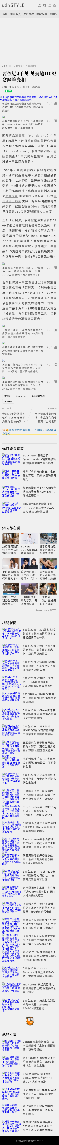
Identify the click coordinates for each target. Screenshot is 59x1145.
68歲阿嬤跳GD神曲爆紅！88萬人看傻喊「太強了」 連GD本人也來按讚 (39, 1077)
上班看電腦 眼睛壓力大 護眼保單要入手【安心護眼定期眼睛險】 (10, 575)
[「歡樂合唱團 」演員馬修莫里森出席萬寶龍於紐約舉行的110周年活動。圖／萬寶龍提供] (29, 326)
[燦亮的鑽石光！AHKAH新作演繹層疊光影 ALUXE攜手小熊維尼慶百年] (11, 492)
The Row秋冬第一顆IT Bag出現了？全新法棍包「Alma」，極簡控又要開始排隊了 (40, 812)
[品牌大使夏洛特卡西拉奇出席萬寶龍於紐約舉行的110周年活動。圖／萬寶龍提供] (29, 343)
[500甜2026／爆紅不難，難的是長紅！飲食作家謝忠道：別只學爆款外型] (11, 650)
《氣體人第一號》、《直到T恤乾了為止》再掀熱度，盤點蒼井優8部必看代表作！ (39, 907)
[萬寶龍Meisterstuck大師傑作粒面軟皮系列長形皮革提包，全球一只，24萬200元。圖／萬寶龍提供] (29, 378)
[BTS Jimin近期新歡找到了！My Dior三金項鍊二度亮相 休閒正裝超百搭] (11, 508)
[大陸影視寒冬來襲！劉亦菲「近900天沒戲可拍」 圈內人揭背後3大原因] (11, 892)
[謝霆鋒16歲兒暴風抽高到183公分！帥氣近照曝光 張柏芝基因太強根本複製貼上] (11, 1126)
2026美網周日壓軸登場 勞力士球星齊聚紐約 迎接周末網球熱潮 (39, 698)
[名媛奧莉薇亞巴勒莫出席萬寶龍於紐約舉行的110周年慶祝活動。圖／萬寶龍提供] (29, 98)
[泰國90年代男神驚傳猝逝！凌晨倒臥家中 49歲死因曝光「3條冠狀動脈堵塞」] (11, 956)
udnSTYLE (7, 66)
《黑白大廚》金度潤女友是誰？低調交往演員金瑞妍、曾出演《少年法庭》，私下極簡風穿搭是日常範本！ (39, 941)
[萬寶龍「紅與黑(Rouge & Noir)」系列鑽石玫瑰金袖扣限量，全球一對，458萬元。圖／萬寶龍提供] (29, 360)
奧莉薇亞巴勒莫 (38, 396)
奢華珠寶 (32, 66)
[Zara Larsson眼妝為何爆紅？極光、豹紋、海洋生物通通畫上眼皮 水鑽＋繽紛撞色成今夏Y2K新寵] (11, 843)
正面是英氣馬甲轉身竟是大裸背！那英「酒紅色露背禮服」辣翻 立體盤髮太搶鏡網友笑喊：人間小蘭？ (39, 748)
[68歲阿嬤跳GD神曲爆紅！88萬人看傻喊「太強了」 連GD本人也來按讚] (11, 1078)
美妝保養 (41, 14)
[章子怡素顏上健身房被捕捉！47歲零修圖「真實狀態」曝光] (11, 1110)
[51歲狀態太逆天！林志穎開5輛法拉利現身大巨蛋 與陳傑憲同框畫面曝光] (11, 827)
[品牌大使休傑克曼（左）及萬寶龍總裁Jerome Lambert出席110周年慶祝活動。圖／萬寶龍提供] (29, 117)
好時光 (54, 14)
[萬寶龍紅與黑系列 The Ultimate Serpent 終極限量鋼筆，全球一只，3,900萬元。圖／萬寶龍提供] (29, 263)
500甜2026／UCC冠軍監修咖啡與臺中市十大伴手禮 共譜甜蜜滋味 (39, 778)
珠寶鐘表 (20, 66)
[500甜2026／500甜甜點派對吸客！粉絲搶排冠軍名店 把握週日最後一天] (11, 634)
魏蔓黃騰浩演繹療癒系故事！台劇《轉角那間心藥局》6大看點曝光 (38, 859)
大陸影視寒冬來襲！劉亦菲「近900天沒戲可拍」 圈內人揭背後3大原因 (39, 891)
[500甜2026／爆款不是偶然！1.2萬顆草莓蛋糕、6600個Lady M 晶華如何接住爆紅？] (11, 682)
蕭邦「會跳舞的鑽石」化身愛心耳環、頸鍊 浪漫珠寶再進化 (39, 475)
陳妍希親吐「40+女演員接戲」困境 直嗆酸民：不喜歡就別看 (39, 762)
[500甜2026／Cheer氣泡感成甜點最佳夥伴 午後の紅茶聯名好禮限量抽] (11, 714)
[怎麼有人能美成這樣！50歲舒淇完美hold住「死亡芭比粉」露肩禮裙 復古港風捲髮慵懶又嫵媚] (11, 924)
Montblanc (21, 396)
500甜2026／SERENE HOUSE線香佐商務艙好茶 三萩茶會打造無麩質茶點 (38, 730)
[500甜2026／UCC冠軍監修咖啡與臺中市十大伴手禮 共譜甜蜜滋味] (11, 779)
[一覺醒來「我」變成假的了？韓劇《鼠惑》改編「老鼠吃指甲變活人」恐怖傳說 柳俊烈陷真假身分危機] (11, 795)
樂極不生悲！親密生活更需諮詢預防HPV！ (10, 600)
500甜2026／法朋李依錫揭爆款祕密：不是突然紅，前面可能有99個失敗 (39, 665)
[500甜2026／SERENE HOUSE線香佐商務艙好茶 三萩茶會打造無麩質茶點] (11, 730)
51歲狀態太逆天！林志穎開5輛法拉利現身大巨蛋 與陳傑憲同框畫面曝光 (39, 827)
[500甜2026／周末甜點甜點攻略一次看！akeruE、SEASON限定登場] (11, 1005)
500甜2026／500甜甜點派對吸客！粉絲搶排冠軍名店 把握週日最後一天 (39, 633)
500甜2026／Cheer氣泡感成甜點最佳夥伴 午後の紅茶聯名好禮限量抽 (39, 714)
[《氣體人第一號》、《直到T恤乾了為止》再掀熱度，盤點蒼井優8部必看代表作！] (11, 908)
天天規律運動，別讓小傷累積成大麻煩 (48, 575)
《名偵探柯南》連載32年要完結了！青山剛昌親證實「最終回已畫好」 (39, 1093)
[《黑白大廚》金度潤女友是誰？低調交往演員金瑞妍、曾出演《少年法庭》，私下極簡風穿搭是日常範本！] (11, 940)
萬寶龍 (7, 396)
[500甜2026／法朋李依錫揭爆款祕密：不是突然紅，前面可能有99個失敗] (11, 666)
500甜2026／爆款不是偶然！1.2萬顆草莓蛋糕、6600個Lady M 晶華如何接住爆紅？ (39, 683)
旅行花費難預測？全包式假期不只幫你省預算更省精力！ (10, 550)
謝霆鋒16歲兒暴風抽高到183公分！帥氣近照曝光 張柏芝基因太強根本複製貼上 (39, 1128)
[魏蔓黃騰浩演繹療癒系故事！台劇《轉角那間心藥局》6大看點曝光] (11, 859)
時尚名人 (15, 14)
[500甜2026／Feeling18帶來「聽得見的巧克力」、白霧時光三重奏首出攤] (11, 876)
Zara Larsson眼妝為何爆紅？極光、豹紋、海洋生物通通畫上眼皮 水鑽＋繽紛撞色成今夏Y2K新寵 (39, 845)
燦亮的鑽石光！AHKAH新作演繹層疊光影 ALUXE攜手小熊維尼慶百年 (39, 491)
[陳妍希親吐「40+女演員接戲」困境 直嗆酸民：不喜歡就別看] (11, 763)
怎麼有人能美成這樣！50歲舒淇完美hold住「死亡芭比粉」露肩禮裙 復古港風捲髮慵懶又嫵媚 (39, 925)
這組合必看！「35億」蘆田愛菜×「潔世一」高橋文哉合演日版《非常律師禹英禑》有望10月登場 (29, 575)
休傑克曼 (8, 401)
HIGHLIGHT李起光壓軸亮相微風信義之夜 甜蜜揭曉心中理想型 (39, 988)
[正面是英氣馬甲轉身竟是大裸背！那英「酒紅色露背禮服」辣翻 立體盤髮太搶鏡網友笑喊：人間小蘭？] (11, 747)
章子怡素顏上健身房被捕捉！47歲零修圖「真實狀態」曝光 (38, 1110)
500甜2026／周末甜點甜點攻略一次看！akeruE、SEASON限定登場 (39, 1004)
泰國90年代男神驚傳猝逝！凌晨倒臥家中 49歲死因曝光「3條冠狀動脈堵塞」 (40, 956)
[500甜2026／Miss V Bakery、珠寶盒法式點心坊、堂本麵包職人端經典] (11, 972)
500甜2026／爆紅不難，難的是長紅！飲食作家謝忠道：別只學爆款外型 (39, 649)
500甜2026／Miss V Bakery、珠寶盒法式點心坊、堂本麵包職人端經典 (38, 972)
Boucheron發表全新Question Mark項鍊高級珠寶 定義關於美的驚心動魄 (39, 459)
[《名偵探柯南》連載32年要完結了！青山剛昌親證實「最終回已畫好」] (11, 1094)
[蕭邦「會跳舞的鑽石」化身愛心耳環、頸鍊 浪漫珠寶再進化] (11, 476)
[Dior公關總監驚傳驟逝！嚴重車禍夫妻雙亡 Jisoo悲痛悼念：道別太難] (11, 1062)
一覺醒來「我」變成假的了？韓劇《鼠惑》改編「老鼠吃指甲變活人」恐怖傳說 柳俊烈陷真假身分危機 (48, 600)
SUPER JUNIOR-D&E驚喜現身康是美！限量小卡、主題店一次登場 (29, 550)
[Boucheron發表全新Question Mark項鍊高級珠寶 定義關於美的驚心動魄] (11, 459)
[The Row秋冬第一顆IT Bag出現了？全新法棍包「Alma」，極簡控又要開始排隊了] (11, 811)
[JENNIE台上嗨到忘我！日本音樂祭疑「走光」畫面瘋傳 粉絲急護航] (11, 1046)
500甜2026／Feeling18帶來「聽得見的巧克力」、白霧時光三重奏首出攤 (39, 875)
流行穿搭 (28, 14)
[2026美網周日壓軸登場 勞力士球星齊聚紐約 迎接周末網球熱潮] (11, 698)
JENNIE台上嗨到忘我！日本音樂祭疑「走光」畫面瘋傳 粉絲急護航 (29, 600)
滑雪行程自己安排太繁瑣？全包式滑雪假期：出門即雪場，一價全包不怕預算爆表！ (48, 550)
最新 (5, 14)
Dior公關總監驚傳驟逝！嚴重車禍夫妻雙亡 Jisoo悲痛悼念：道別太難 (39, 1061)
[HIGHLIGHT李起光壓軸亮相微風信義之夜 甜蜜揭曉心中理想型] (11, 988)
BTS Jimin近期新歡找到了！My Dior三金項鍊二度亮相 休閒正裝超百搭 (39, 507)
